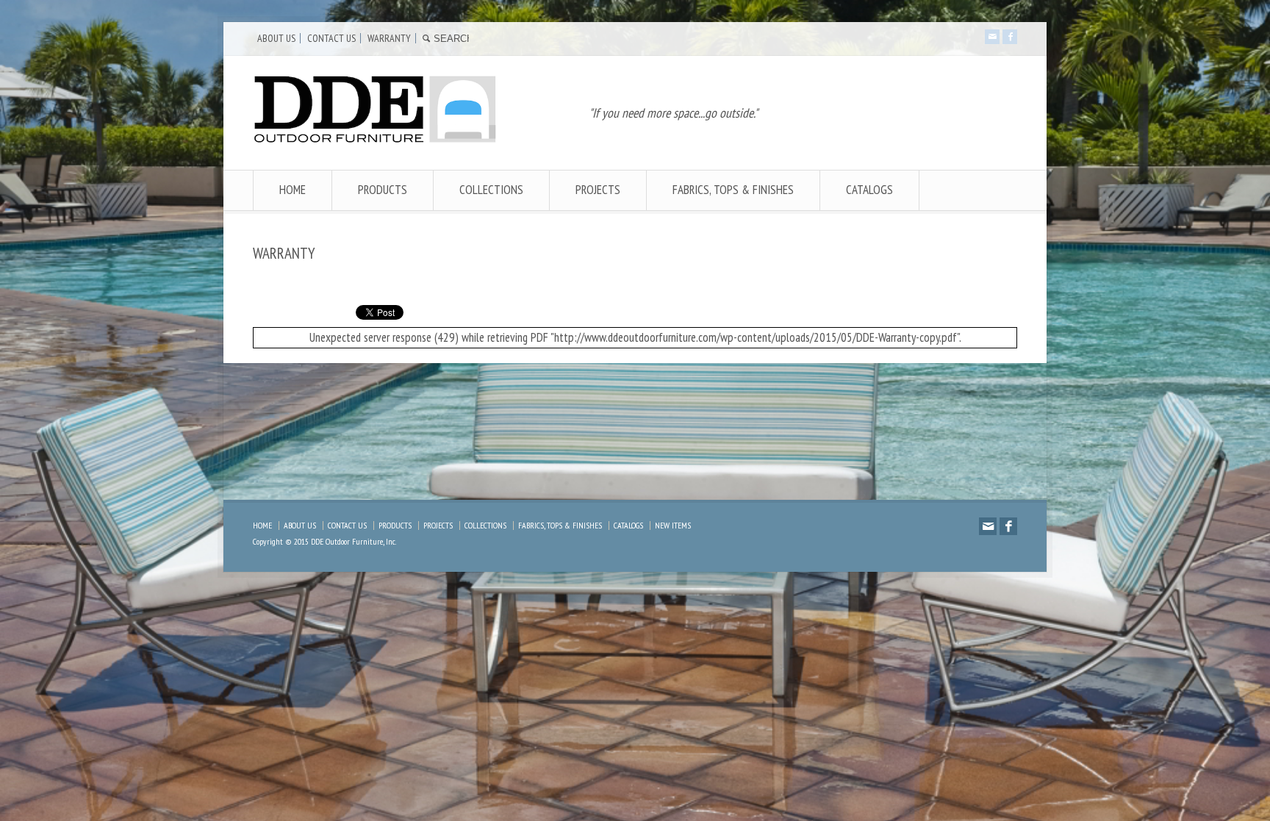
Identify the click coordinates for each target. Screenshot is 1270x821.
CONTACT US (331, 38)
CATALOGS (869, 190)
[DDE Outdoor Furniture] (375, 140)
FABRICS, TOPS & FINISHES (733, 190)
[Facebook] (1009, 36)
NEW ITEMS (673, 525)
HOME (292, 190)
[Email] (992, 36)
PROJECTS (597, 190)
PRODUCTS (382, 190)
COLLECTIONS (491, 190)
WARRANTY (389, 38)
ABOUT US (276, 38)
